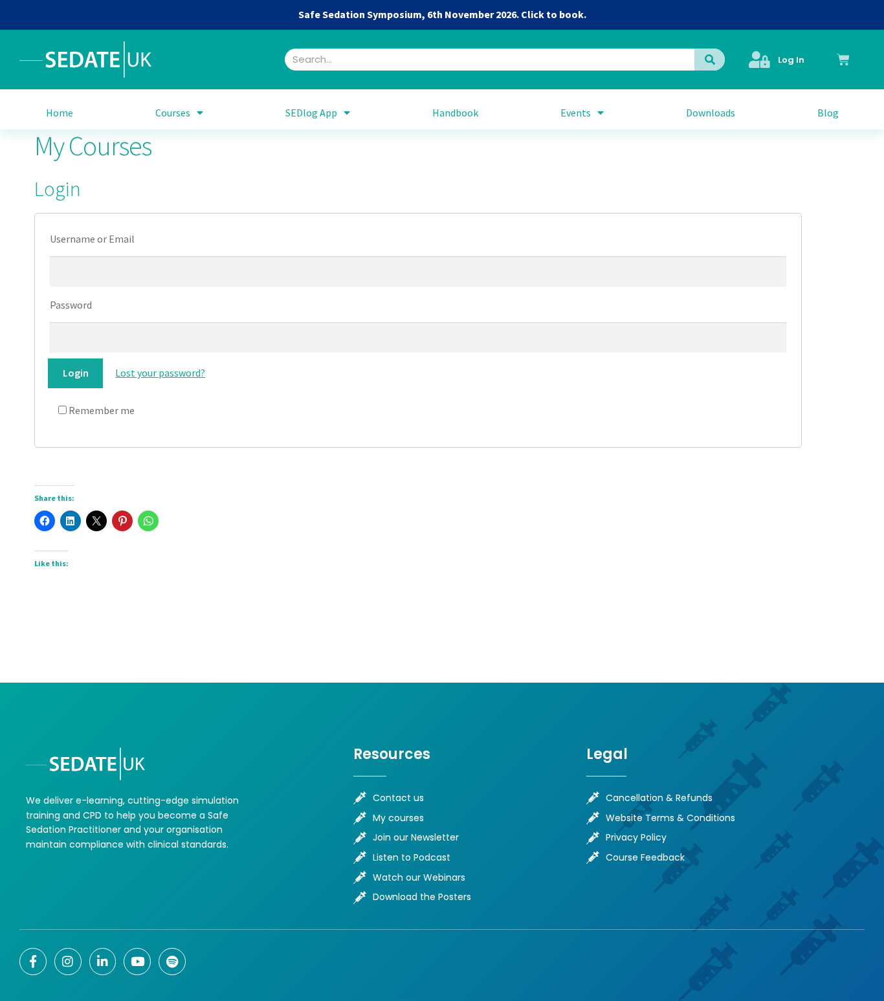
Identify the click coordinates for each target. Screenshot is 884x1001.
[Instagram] (68, 961)
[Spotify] (172, 961)
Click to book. (553, 14)
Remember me (101, 410)
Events (575, 112)
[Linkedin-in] (102, 961)
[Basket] (843, 59)
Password (71, 304)
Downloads (710, 112)
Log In (791, 60)
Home (59, 112)
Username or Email (92, 238)
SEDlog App (311, 112)
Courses (172, 112)
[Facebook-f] (33, 961)
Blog (828, 112)
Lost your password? (160, 372)
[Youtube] (137, 961)
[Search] (709, 60)
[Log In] (759, 59)
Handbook (455, 112)
